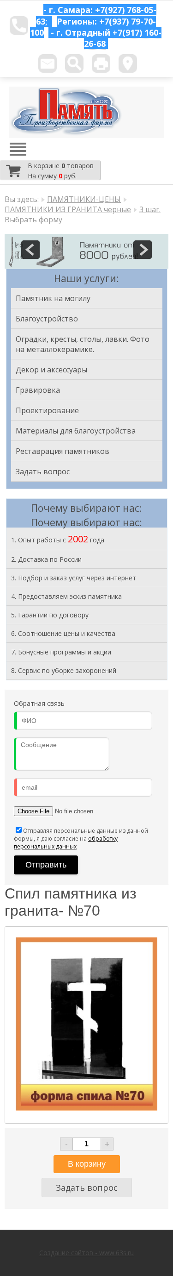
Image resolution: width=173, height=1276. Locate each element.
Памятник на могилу (53, 298)
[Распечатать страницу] (101, 63)
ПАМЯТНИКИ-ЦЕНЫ (84, 199)
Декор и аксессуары (51, 370)
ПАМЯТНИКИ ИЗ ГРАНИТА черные (68, 209)
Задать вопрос (43, 471)
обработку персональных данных (66, 842)
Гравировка (38, 390)
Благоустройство (47, 319)
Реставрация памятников (62, 451)
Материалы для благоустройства (76, 431)
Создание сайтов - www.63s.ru (86, 1252)
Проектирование (47, 410)
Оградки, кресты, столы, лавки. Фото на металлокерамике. (82, 344)
